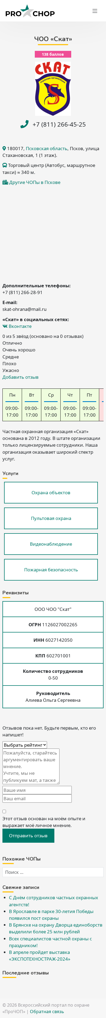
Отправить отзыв (28, 835)
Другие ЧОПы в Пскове (34, 182)
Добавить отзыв (20, 377)
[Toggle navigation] (95, 11)
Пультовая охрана (51, 518)
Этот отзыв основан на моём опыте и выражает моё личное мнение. (43, 821)
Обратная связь (47, 1011)
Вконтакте (20, 326)
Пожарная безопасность (51, 569)
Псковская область (46, 148)
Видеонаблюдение (51, 544)
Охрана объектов (51, 492)
